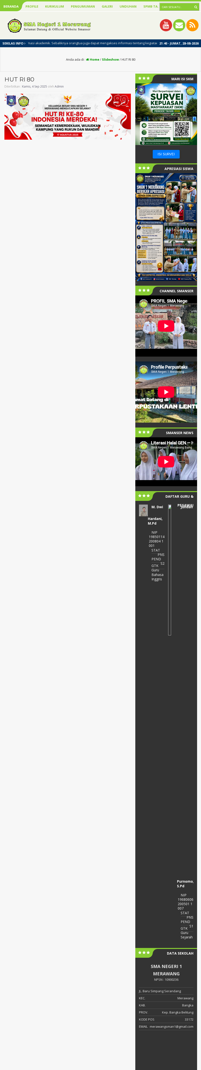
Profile (31, 6)
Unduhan (128, 6)
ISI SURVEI (166, 154)
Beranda (11, 6)
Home (94, 59)
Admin (59, 86)
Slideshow (110, 59)
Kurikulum (54, 6)
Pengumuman (83, 6)
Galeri (107, 6)
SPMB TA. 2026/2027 (158, 6)
